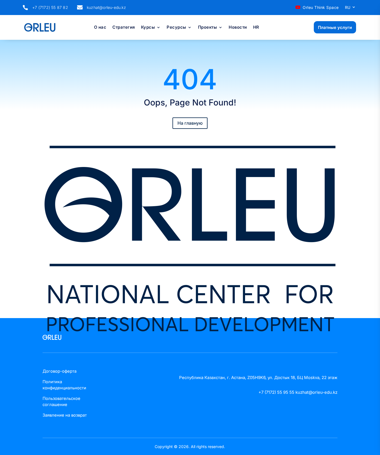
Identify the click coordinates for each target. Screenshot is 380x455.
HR (256, 27)
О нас (100, 27)
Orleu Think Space (321, 7)
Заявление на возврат (65, 415)
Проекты (207, 27)
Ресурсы (176, 27)
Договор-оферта (60, 371)
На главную (190, 123)
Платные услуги (335, 27)
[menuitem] (350, 8)
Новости (238, 27)
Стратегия (123, 27)
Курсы (148, 27)
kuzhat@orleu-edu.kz (106, 7)
